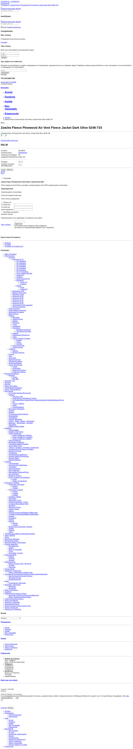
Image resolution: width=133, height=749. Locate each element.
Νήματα (11, 412)
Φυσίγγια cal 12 (17, 259)
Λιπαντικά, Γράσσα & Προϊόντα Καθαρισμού (24, 595)
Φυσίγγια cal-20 (17, 296)
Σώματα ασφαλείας (11, 544)
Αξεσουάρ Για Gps (15, 578)
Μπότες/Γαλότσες (18, 352)
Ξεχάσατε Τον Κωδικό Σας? (14, 246)
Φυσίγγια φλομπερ (18, 307)
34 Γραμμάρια (21, 268)
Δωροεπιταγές (13, 738)
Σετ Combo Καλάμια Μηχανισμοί (20, 393)
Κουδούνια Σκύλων (19, 372)
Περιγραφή (7, 178)
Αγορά (3, 82)
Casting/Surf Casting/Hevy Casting (24, 398)
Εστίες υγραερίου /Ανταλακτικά (19, 477)
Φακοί (7, 581)
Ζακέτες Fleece (14, 509)
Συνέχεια (4, 708)
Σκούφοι (19, 344)
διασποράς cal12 (18, 291)
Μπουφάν (15, 317)
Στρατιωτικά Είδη (10, 555)
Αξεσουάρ (12, 567)
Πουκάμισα (16, 326)
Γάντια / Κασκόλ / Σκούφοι (21, 338)
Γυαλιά (14, 367)
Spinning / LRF (17, 396)
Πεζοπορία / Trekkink (12, 483)
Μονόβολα (20, 280)
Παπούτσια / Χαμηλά (16, 490)
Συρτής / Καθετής (18, 403)
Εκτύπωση (14, 140)
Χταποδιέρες (13, 418)
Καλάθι (7, 631)
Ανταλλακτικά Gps (15, 579)
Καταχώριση (5, 72)
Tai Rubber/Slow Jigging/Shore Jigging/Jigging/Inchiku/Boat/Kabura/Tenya (38, 400)
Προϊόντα (4, 8)
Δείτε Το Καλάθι (11, 82)
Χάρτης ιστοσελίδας (15, 743)
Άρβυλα (15, 351)
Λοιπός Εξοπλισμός (15, 365)
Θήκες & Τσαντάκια (15, 549)
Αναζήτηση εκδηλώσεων (17, 739)
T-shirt (14, 324)
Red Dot (7, 384)
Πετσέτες (12, 530)
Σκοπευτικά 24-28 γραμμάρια (22, 305)
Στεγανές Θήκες (14, 458)
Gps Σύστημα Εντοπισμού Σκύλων (20, 576)
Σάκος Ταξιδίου (10, 535)
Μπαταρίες (12, 586)
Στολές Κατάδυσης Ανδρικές (22, 435)
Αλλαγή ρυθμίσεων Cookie (18, 745)
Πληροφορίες (9, 713)
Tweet (3, 171)
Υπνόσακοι (12, 467)
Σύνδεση (4, 57)
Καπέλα (11, 520)
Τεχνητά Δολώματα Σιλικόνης (18, 414)
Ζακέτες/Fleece (17, 319)
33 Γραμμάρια (21, 266)
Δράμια (18, 286)
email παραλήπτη (7, 209)
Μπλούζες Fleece (15, 507)
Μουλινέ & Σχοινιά (15, 451)
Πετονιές (12, 410)
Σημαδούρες (13, 453)
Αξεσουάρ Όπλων (15, 359)
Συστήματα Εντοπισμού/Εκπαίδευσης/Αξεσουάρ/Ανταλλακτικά (26, 574)
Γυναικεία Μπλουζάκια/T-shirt (19, 504)
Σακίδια (11, 528)
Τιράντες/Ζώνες (17, 347)
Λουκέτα (11, 560)
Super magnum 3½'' (23, 279)
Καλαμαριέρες (13, 416)
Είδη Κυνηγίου (10, 256)
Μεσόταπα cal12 (18, 294)
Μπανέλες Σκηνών (15, 476)
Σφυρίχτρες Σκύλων (19, 370)
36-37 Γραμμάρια (22, 272)
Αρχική (7, 627)
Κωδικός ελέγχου (7, 214)
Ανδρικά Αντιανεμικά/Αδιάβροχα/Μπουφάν (23, 513)
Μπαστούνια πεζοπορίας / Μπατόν (20, 527)
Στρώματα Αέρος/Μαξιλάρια (18, 465)
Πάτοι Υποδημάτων (11, 590)
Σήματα (11, 548)
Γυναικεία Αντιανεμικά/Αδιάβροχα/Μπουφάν (23, 514)
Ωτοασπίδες (16, 368)
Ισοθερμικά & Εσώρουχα (21, 335)
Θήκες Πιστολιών (11, 254)
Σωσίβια (11, 565)
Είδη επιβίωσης (14, 470)
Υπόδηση (12, 349)
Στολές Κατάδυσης (15, 433)
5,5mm (14, 377)
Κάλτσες (11, 354)
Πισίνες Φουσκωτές (11, 607)
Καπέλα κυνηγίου (18, 345)
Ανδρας (15, 491)
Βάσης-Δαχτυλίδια (11, 386)
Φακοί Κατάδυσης (15, 460)
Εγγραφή (4, 42)
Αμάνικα (15, 333)
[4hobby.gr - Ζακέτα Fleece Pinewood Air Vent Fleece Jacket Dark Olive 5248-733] (29, 5)
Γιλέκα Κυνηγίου (14, 308)
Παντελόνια (16, 328)
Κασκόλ (19, 340)
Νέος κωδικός (6, 224)
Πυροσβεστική (13, 546)
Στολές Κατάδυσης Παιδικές (22, 439)
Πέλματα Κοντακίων (15, 361)
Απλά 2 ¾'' (24, 282)
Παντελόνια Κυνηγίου (23, 331)
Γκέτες (14, 337)
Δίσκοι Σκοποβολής (11, 600)
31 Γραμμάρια (21, 263)
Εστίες (14, 479)
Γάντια (18, 342)
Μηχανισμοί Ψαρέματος (17, 409)
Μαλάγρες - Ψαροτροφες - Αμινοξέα (21, 423)
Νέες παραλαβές (10, 633)
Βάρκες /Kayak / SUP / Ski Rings (20, 564)
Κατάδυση (8, 428)
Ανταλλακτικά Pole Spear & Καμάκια (21, 449)
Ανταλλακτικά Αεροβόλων (13, 388)
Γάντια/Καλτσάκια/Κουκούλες (19, 444)
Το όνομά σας (5, 204)
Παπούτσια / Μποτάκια (16, 484)
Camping (8, 461)
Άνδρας (15, 486)
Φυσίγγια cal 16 (17, 300)
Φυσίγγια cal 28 (17, 298)
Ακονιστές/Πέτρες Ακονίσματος (15, 542)
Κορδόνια (8, 592)
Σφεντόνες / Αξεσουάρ (12, 602)
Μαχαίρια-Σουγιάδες (12, 541)
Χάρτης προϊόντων (11, 647)
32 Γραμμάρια (21, 264)
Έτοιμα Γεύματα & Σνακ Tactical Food (17, 606)
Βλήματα (12, 375)
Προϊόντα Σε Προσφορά (13, 609)
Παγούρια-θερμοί (14, 469)
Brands (18, 8)
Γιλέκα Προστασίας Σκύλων (14, 599)
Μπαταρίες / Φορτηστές (13, 585)
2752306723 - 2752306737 (10, 1)
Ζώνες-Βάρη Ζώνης (15, 446)
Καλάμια (11, 395)
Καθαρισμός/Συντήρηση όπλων (15, 593)
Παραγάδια (12, 425)
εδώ (127, 696)
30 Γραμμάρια (21, 261)
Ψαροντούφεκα (14, 430)
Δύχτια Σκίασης (14, 474)
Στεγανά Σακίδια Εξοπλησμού (19, 456)
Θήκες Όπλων (13, 314)
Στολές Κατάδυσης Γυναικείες (22, 437)
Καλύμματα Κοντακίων (16, 312)
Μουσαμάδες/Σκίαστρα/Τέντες (19, 472)
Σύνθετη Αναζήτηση (14, 27)
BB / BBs (15, 379)
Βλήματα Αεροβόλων (12, 374)
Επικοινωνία (5, 3)
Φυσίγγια (12, 257)
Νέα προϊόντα (13, 731)
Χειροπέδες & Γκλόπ (16, 553)
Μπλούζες (15, 323)
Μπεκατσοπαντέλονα (23, 330)
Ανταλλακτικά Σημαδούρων (18, 454)
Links (6, 718)
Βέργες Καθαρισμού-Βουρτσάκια (20, 597)
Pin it (2, 173)
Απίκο (14, 405)
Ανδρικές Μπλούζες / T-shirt (18, 502)
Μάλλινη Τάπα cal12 (19, 293)
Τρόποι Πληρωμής (11, 644)
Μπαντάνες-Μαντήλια (12, 539)
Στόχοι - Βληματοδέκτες (13, 389)
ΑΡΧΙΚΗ (8, 711)
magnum (23, 284)
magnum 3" (20, 275)
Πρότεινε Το (7, 202)
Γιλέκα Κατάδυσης (15, 440)
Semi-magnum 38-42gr (24, 273)
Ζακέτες (15, 321)
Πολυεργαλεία (9, 569)
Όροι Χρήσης (9, 646)
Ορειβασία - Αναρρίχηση (13, 571)
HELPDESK (9, 729)
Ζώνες (11, 551)
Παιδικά (15, 488)
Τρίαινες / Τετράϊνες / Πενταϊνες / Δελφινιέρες (24, 447)
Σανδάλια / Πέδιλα (15, 497)
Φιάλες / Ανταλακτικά (19, 481)
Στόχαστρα (12, 358)
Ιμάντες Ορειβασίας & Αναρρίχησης (21, 572)
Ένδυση (11, 316)
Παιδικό (15, 495)
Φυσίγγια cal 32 (17, 301)
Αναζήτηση (8, 649)
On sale (11, 732)
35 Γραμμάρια (21, 270)
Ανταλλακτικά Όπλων (12, 604)
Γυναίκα (15, 493)
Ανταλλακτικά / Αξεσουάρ (17, 583)
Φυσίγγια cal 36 (17, 303)
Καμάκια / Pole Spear (16, 432)
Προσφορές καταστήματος (18, 734)
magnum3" (24, 289)
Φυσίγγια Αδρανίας (15, 363)
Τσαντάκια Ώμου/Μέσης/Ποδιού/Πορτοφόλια (20, 534)
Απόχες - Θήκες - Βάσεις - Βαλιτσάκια (21, 421)
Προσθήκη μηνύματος (10, 212)
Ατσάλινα (19, 277)
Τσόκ (10, 356)
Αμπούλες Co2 (10, 381)
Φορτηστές (12, 588)
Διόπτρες (8, 382)
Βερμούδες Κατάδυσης (16, 442)
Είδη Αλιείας (9, 391)
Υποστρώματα (13, 463)
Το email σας (5, 207)
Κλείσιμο (10, 708)
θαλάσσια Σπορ (10, 562)
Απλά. (22, 287)
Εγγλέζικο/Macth (18, 407)
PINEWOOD (22, 153)
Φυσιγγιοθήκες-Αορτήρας (17, 310)
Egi (13, 402)
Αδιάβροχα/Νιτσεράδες (16, 426)
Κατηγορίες (11, 8)
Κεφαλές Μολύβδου (15, 419)
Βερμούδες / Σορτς (15, 500)
